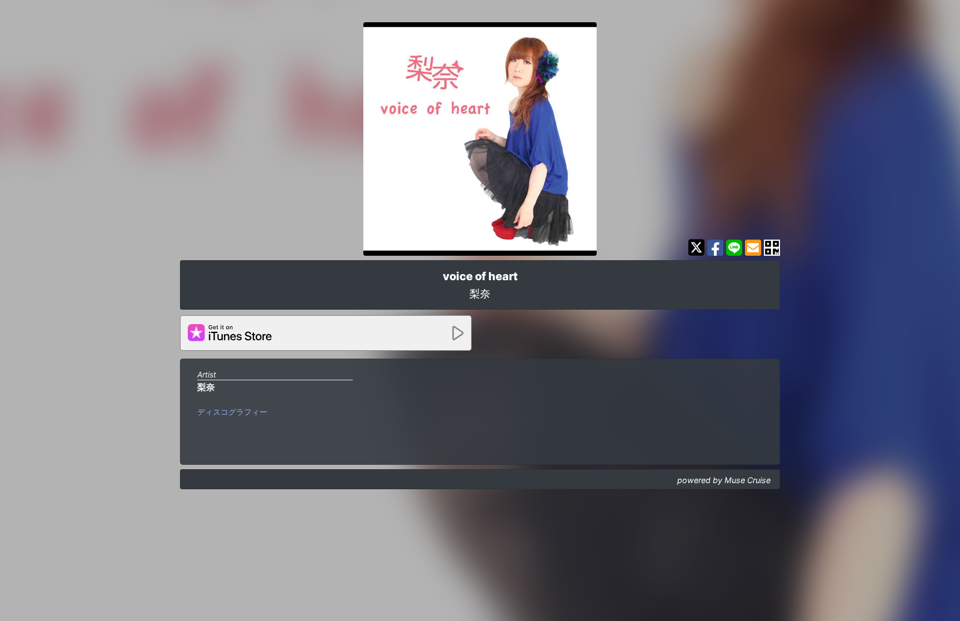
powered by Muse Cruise (724, 480)
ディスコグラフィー (232, 411)
